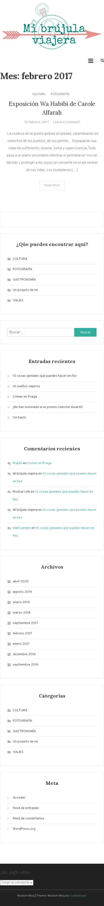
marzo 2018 (21, 613)
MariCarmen (22, 528)
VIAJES (18, 300)
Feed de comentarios (28, 819)
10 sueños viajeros (26, 386)
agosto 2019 (22, 592)
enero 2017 (21, 644)
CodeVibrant (77, 896)
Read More (52, 185)
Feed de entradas (26, 808)
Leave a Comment (66, 122)
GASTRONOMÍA (24, 280)
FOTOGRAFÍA (60, 94)
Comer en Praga (25, 397)
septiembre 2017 (25, 623)
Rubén (17, 463)
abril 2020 (21, 581)
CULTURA (38, 94)
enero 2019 (21, 602)
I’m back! (19, 418)
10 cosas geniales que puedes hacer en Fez (45, 376)
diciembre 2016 (24, 654)
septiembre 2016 (25, 665)
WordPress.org (24, 829)
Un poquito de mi (25, 290)
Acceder (19, 798)
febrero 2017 (22, 633)
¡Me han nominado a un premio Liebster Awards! (48, 407)
